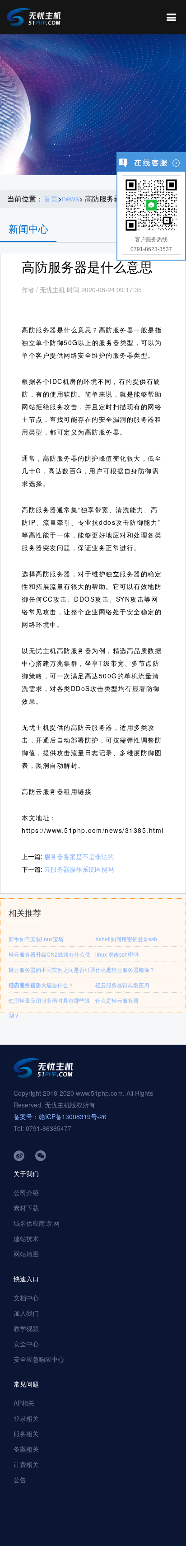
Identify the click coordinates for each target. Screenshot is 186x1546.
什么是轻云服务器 (117, 1000)
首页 (50, 198)
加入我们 (26, 1313)
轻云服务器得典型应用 (122, 985)
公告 (20, 1479)
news (70, 198)
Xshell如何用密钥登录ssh (126, 939)
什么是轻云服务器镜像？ (125, 969)
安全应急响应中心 (39, 1359)
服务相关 (26, 1433)
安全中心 (26, 1343)
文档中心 (26, 1297)
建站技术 (26, 1238)
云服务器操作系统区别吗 (79, 868)
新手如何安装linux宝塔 (36, 939)
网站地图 (26, 1254)
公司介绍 (26, 1192)
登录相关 (26, 1418)
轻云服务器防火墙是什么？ (41, 985)
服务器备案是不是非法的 (79, 856)
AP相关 (24, 1403)
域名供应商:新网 (37, 1223)
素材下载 (26, 1208)
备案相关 (26, 1449)
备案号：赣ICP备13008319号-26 (60, 1116)
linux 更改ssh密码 (117, 954)
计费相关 (26, 1464)
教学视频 (26, 1328)
